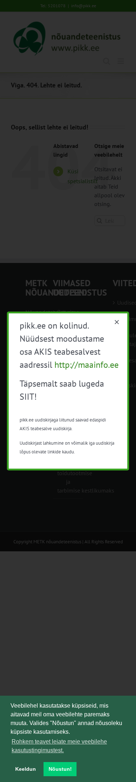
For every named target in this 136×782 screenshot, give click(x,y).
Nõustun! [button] (60, 769)
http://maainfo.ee (86, 364)
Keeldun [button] (25, 769)
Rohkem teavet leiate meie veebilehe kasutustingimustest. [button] (59, 745)
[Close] (117, 322)
